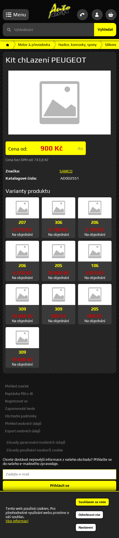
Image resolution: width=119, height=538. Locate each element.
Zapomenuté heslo (20, 409)
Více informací (17, 521)
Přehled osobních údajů (23, 423)
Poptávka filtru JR (19, 394)
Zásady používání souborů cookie (34, 450)
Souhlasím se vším (92, 502)
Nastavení (86, 527)
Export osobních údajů (22, 431)
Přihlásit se (59, 485)
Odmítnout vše (89, 514)
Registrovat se (16, 401)
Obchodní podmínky (21, 416)
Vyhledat (105, 29)
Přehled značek (17, 386)
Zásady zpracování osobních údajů (35, 442)
